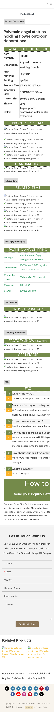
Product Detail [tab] (27, 14)
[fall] (27, 220)
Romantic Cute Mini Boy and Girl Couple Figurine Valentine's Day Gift (13, 676)
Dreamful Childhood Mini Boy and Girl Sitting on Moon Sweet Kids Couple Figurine (39, 676)
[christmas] (27, 205)
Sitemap (29, 707)
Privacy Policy (42, 707)
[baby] (27, 197)
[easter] (27, 213)
